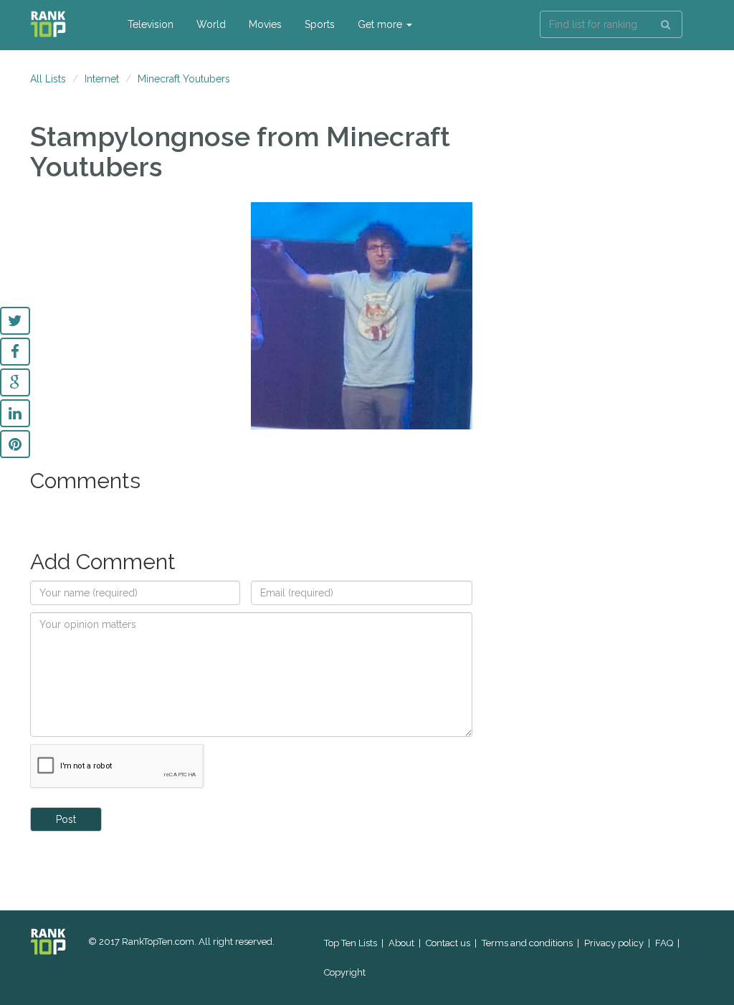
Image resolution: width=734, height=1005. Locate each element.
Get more (381, 24)
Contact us (448, 943)
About (401, 943)
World (211, 24)
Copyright (345, 972)
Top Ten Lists (350, 943)
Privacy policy (614, 943)
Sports (320, 24)
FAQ (664, 943)
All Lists (48, 79)
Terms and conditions (527, 943)
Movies (265, 24)
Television (150, 24)
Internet (102, 79)
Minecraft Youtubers (184, 79)
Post (66, 819)
